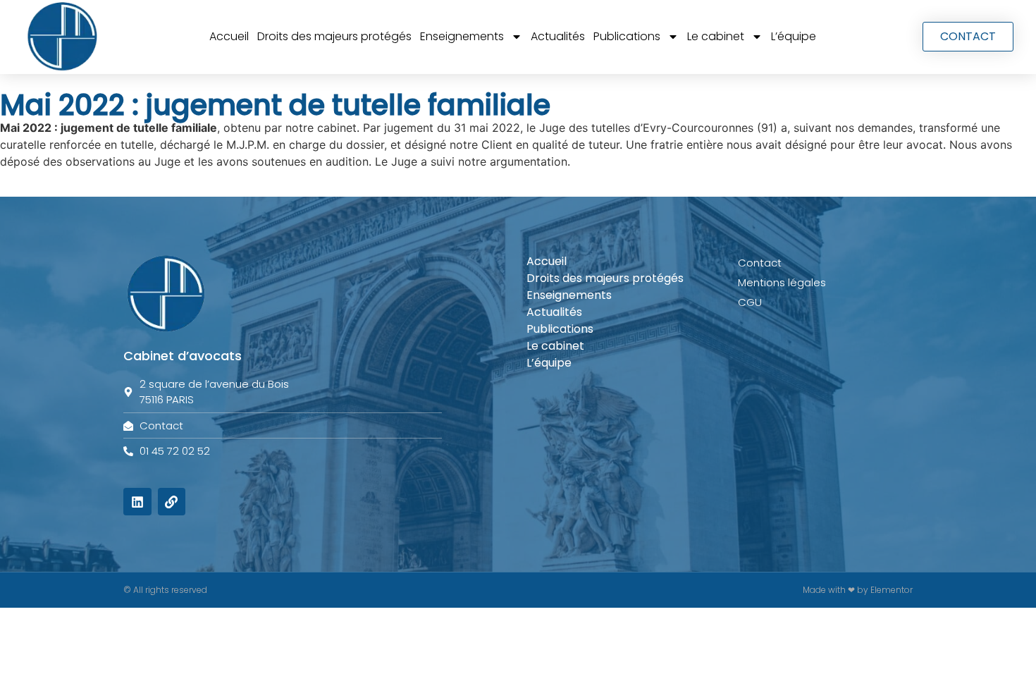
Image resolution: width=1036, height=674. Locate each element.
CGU (750, 302)
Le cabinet (715, 36)
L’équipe (793, 36)
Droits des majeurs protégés (334, 36)
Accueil (229, 36)
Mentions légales (782, 282)
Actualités (558, 36)
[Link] (172, 502)
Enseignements (462, 36)
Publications (626, 36)
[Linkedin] (137, 502)
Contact (760, 262)
